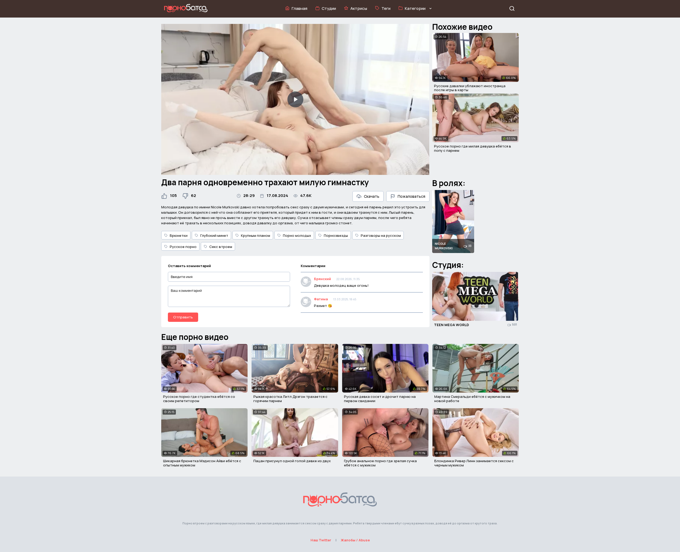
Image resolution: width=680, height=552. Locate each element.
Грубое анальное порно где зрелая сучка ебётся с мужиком (380, 462)
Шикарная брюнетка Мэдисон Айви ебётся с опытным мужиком (202, 462)
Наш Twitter (321, 540)
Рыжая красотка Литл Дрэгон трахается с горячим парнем (290, 398)
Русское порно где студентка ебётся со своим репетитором (199, 398)
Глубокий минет (214, 235)
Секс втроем (220, 246)
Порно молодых (297, 235)
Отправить (183, 317)
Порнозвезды (336, 235)
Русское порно (183, 246)
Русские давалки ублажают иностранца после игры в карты (469, 87)
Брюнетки (179, 235)
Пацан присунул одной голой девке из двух (292, 460)
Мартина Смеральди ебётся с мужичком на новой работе (472, 398)
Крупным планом (255, 235)
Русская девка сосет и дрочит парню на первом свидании (380, 398)
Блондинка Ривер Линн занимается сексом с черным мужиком (474, 462)
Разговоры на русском (381, 235)
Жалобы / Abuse (355, 540)
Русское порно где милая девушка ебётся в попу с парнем (472, 148)
